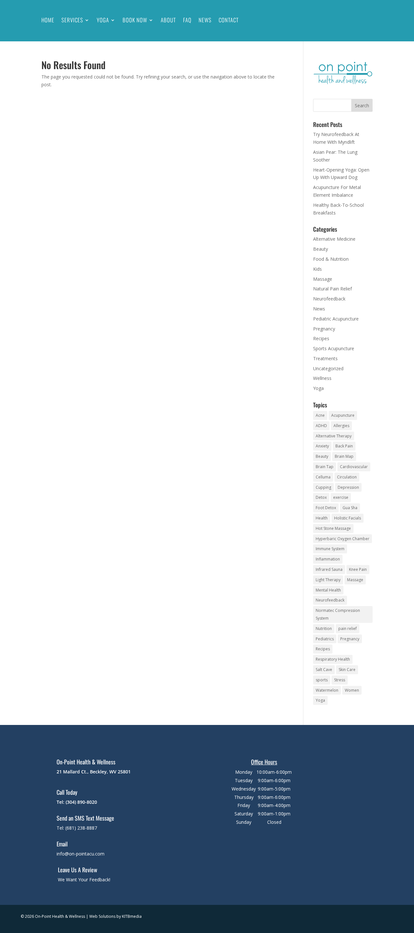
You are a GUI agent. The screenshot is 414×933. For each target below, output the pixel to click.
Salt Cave (324, 669)
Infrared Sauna (329, 569)
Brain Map (344, 456)
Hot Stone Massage (333, 528)
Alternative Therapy (334, 436)
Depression (348, 487)
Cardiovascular (354, 466)
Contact (229, 20)
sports (322, 680)
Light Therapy (328, 579)
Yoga (103, 20)
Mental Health (328, 590)
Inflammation (328, 559)
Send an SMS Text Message (85, 818)
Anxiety (322, 446)
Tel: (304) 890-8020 (77, 802)
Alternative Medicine (334, 239)
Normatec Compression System (338, 614)
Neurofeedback (329, 299)
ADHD (321, 425)
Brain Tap (324, 466)
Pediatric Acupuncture (336, 319)
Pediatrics (325, 639)
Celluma (323, 477)
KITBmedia (132, 916)
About (168, 20)
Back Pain (344, 446)
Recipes (321, 338)
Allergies (341, 425)
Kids (317, 269)
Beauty (320, 249)
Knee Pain (358, 569)
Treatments (325, 358)
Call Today (67, 792)
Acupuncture (342, 415)
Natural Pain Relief (332, 289)
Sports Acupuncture (333, 348)
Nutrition (324, 628)
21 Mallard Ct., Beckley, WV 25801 (94, 772)
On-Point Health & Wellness (86, 762)
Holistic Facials (347, 518)
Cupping (323, 487)
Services (72, 20)
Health (322, 518)
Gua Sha (350, 507)
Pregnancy (324, 329)
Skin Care (347, 669)
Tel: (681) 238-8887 (77, 828)
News (205, 20)
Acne (320, 415)
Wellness (322, 378)
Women (352, 690)
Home (47, 20)
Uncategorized (328, 368)
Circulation (347, 477)
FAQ (187, 20)
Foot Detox (326, 507)
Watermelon (327, 690)
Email (62, 844)
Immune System (330, 548)
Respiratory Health (333, 659)
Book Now (135, 20)
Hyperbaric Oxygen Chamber (342, 538)
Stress (339, 680)
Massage (322, 279)
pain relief (347, 628)
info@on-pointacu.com (80, 854)
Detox (321, 497)
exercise (340, 497)
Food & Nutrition (331, 259)
